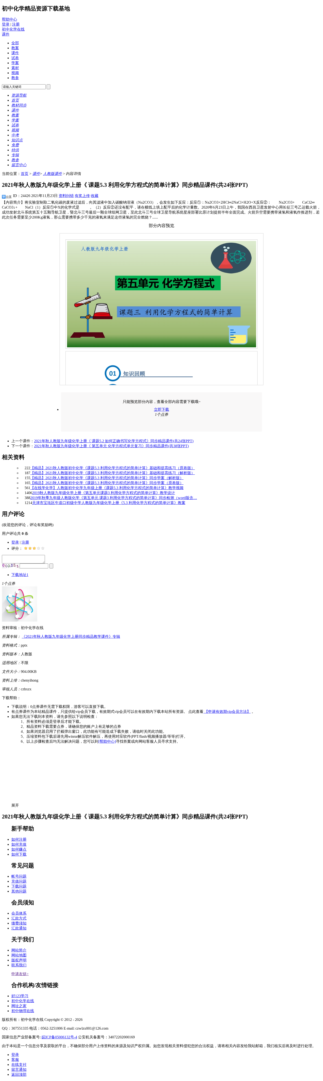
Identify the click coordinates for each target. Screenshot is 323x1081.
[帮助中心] (107, 741)
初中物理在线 (22, 1011)
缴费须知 (18, 923)
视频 (15, 73)
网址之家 (18, 1006)
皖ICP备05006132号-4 (59, 1037)
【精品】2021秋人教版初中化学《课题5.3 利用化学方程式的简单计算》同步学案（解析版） (106, 478)
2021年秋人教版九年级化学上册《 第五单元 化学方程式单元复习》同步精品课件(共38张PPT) (111, 446)
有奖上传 (82, 196)
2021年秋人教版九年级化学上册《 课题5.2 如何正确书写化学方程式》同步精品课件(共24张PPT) (113, 441)
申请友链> (20, 974)
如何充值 (18, 844)
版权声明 (18, 960)
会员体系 (18, 913)
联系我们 (18, 965)
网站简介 (18, 950)
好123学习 (19, 996)
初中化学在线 (13, 29)
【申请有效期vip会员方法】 (227, 712)
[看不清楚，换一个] (11, 566)
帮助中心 (9, 19)
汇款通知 (18, 928)
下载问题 (18, 886)
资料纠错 (66, 196)
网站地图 (18, 955)
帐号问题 (18, 876)
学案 (15, 63)
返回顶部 (18, 1074)
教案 (15, 48)
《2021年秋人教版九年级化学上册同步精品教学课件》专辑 (71, 636)
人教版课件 (52, 174)
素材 (15, 68)
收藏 (94, 196)
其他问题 (18, 891)
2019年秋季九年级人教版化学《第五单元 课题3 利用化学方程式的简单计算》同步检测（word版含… (113, 498)
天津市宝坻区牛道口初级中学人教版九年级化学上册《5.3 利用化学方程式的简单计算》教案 (108, 503)
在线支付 (18, 1065)
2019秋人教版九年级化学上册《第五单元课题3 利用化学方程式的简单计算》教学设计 (103, 493)
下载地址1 (19, 575)
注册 (16, 24)
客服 (15, 1060)
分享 (9, 196)
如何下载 (18, 854)
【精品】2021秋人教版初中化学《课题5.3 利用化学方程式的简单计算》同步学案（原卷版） (106, 483)
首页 (24, 174)
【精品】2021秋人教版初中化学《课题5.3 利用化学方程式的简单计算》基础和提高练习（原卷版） (112, 468)
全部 (15, 43)
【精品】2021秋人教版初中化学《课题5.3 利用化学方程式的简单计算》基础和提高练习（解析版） (112, 473)
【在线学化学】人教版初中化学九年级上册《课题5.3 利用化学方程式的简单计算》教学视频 (106, 488)
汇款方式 (18, 918)
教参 (15, 78)
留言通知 (18, 1070)
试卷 (15, 58)
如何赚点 (18, 849)
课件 (5, 34)
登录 (5, 24)
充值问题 (18, 881)
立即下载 (161, 409)
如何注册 (18, 839)
